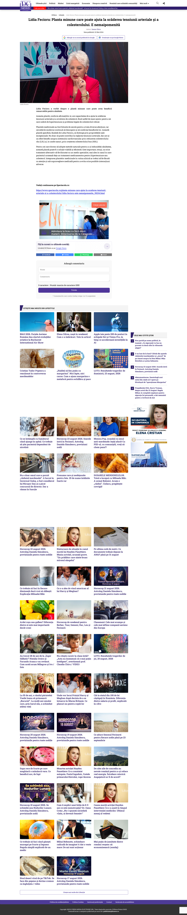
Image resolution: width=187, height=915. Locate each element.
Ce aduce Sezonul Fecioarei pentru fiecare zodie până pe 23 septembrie (110, 737)
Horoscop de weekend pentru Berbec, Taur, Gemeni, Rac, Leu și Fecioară (73, 625)
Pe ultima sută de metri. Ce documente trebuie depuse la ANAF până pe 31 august (108, 552)
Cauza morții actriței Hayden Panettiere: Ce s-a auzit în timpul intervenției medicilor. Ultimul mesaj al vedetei (110, 809)
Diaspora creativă (100, 3)
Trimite (74, 290)
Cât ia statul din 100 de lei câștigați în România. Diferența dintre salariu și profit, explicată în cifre (110, 699)
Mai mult (144, 3)
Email (104, 254)
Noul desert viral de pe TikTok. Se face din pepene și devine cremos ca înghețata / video (37, 881)
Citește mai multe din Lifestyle (74, 892)
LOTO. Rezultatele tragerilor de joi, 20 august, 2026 (109, 657)
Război (61, 3)
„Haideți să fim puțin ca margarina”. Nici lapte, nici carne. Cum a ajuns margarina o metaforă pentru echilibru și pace (74, 374)
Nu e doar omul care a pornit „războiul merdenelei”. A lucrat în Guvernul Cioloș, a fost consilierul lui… (83, 8)
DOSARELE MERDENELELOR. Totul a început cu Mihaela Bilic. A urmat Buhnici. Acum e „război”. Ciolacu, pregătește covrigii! (110, 481)
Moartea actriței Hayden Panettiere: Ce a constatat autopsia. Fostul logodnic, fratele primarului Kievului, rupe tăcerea (74, 772)
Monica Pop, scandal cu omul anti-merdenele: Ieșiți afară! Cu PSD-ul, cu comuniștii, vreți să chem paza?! (109, 443)
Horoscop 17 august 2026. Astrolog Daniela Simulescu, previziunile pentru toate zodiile (73, 881)
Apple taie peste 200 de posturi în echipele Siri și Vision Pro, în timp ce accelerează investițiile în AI (111, 338)
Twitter (66, 254)
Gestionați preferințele (95, 902)
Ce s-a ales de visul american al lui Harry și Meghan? (73, 590)
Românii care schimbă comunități (123, 3)
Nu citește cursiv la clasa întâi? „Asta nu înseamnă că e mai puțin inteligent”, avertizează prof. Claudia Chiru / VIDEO (74, 660)
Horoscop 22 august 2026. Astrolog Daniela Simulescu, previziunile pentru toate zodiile (36, 552)
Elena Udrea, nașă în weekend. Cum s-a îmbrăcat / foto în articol (74, 335)
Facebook (47, 254)
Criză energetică (72, 3)
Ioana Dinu (96, 29)
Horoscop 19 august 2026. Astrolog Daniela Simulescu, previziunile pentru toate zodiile (73, 737)
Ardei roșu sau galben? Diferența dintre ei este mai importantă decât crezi (36, 625)
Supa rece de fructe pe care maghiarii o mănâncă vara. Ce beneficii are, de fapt (35, 771)
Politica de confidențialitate (59, 902)
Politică (52, 3)
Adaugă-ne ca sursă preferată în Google (81, 38)
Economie (86, 3)
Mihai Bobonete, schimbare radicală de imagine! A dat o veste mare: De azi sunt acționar (74, 844)
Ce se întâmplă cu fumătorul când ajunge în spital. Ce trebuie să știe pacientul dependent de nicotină (36, 443)
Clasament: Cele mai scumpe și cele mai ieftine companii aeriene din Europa (110, 625)
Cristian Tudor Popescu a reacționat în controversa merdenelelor (33, 373)
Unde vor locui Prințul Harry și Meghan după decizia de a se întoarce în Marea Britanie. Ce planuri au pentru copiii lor (72, 699)
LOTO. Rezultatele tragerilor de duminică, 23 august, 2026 (109, 372)
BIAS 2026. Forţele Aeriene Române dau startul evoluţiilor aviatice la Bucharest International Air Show (35, 338)
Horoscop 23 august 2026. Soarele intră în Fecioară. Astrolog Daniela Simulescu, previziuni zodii (74, 443)
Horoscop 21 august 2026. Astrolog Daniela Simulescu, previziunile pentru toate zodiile (110, 591)
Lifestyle (61, 15)
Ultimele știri (41, 3)
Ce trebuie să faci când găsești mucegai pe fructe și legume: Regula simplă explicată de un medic (35, 845)
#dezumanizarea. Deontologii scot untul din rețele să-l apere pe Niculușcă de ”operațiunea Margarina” (150, 379)
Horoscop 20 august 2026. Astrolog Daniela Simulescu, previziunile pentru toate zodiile (36, 737)
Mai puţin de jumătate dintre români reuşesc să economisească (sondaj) (108, 844)
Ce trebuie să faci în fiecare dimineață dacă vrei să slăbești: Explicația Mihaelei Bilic (36, 591)
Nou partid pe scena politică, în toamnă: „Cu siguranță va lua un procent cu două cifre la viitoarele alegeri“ (148, 344)
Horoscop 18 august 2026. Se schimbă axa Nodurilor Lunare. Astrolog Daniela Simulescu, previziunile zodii (36, 809)
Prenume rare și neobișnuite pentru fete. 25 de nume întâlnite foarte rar (73, 478)
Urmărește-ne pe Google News (112, 38)
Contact (109, 902)
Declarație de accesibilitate (124, 902)
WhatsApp (85, 254)
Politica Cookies (78, 902)
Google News (61, 248)
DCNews (25, 6)
